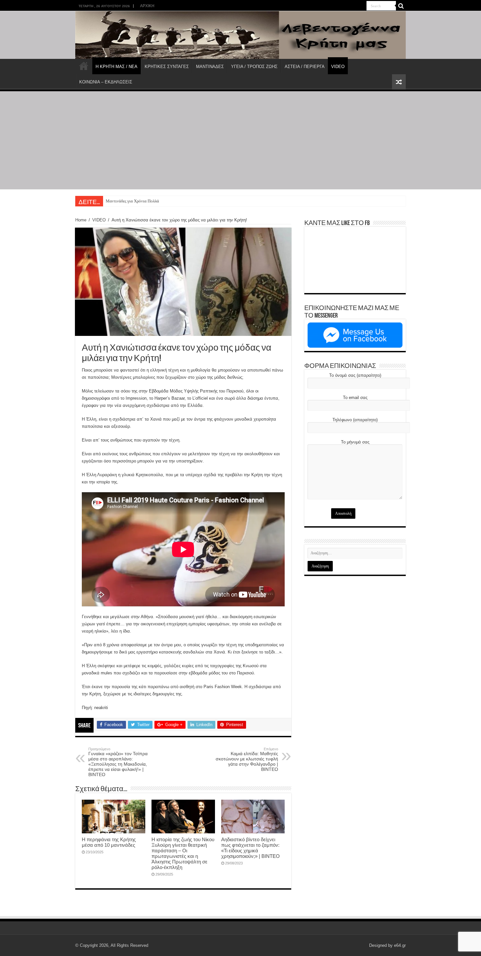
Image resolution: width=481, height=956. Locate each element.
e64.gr (400, 945)
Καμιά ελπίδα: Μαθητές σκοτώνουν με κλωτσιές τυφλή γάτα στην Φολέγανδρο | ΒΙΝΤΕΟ (247, 759)
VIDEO (338, 66)
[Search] (401, 6)
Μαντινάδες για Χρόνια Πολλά (132, 201)
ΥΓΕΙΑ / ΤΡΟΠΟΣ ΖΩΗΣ (254, 66)
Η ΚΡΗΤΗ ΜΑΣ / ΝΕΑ (116, 66)
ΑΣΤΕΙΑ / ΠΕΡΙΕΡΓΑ (305, 66)
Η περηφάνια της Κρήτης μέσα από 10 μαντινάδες (109, 842)
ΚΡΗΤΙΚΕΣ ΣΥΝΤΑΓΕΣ (167, 66)
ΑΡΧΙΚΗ (147, 6)
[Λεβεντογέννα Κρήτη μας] (240, 35)
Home (80, 219)
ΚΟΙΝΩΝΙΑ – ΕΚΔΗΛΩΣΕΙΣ (105, 81)
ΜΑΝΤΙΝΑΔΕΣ (210, 66)
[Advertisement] (240, 140)
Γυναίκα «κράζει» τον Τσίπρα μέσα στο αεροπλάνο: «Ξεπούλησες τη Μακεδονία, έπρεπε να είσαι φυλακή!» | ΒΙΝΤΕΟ (118, 762)
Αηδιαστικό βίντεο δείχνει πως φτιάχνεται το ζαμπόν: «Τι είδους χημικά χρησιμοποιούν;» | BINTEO (250, 848)
